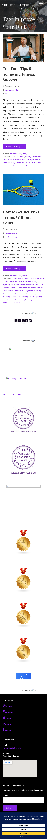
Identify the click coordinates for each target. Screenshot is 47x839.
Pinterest (9, 706)
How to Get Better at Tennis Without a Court (21, 217)
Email (5, 795)
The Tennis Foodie (15, 5)
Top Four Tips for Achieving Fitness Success (19, 74)
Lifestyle (25, 154)
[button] (41, 5)
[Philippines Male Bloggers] (24, 615)
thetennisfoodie (11, 90)
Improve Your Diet (22, 160)
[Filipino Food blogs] (24, 650)
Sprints (31, 297)
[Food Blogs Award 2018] (12, 395)
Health (18, 154)
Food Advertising (25, 313)
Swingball (30, 300)
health (12, 160)
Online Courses (16, 288)
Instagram (9, 712)
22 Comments (11, 94)
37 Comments (11, 237)
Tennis (24, 276)
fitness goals (30, 157)
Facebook (8, 730)
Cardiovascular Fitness (20, 279)
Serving (25, 297)
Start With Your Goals (11, 300)
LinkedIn (8, 724)
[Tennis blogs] (24, 580)
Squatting (38, 297)
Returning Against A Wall (12, 297)
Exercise (15, 157)
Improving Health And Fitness (19, 163)
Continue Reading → (14, 146)
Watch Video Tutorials (11, 303)
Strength (23, 300)
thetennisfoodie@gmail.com (13, 748)
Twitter (8, 718)
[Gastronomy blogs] (24, 542)
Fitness (13, 154)
